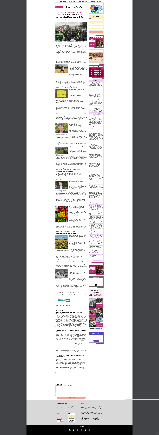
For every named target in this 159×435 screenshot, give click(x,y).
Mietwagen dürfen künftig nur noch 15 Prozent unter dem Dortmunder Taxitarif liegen (95, 202)
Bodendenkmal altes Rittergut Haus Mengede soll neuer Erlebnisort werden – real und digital (96, 131)
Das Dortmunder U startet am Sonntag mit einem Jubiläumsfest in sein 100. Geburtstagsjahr (95, 243)
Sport (100, 417)
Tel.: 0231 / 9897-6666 (60, 409)
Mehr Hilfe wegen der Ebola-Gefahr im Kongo (95, 249)
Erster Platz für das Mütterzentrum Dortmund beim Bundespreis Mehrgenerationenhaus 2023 (95, 123)
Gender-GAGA (98, 1)
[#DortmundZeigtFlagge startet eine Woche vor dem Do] (92, 313)
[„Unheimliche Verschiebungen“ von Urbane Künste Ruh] (92, 322)
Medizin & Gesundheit (93, 413)
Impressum (70, 408)
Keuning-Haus (83, 412)
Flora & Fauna (94, 408)
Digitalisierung (83, 407)
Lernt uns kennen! (71, 404)
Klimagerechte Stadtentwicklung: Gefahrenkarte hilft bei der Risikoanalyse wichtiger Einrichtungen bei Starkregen (96, 138)
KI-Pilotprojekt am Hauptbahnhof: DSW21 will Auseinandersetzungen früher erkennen (95, 95)
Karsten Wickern (68, 19)
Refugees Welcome (84, 417)
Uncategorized (83, 419)
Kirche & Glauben (90, 412)
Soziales (96, 417)
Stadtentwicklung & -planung (85, 418)
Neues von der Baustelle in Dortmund (95, 166)
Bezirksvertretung (84, 406)
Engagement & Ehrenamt (91, 407)
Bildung (90, 406)
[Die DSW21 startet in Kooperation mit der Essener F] (92, 303)
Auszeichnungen (70, 406)
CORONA (95, 406)
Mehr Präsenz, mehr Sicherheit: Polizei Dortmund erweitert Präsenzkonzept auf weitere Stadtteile (96, 228)
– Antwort (63, 313)
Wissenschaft (75, 19)
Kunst (82, 413)
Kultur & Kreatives (97, 412)
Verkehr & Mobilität (97, 419)
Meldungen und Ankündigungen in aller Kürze (95, 107)
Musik (100, 413)
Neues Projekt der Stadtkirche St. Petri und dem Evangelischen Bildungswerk (96, 208)
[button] (56, 305)
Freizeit (100, 408)
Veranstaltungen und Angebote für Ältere (95, 157)
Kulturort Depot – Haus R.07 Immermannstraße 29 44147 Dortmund (61, 406)
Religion (90, 417)
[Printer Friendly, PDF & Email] (83, 305)
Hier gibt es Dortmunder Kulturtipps (96, 111)
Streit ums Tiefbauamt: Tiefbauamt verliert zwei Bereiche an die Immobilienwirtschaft (95, 147)
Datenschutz (70, 410)
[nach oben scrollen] (157, 433)
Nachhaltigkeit (83, 414)
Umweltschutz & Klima (95, 418)
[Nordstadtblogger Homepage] (56, 1)
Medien (87, 413)
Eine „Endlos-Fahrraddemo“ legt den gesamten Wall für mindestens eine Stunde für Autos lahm (95, 171)
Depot (100, 406)
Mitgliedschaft (70, 407)
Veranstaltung (90, 419)
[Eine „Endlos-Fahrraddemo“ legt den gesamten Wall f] (99, 303)
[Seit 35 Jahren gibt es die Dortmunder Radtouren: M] (99, 322)
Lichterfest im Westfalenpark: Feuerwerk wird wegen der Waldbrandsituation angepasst (94, 196)
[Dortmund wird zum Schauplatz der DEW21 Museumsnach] (99, 313)
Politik (73, 19)
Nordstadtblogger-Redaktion (94, 98)
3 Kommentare (80, 19)
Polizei (94, 414)
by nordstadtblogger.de (79, 433)
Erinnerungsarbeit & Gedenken (85, 408)
